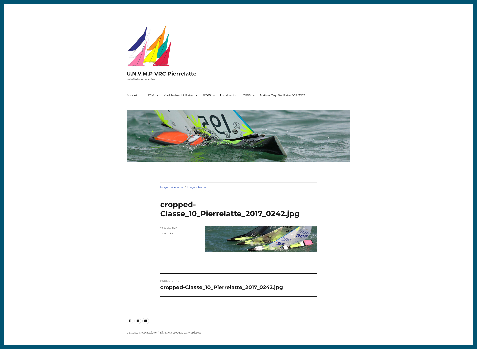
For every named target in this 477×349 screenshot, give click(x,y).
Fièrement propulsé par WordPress (180, 332)
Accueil (132, 95)
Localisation (229, 95)
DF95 (247, 95)
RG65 (207, 95)
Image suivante (196, 187)
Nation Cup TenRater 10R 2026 (283, 95)
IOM (151, 95)
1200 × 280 (166, 233)
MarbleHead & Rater (178, 95)
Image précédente (171, 187)
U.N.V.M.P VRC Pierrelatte (162, 73)
